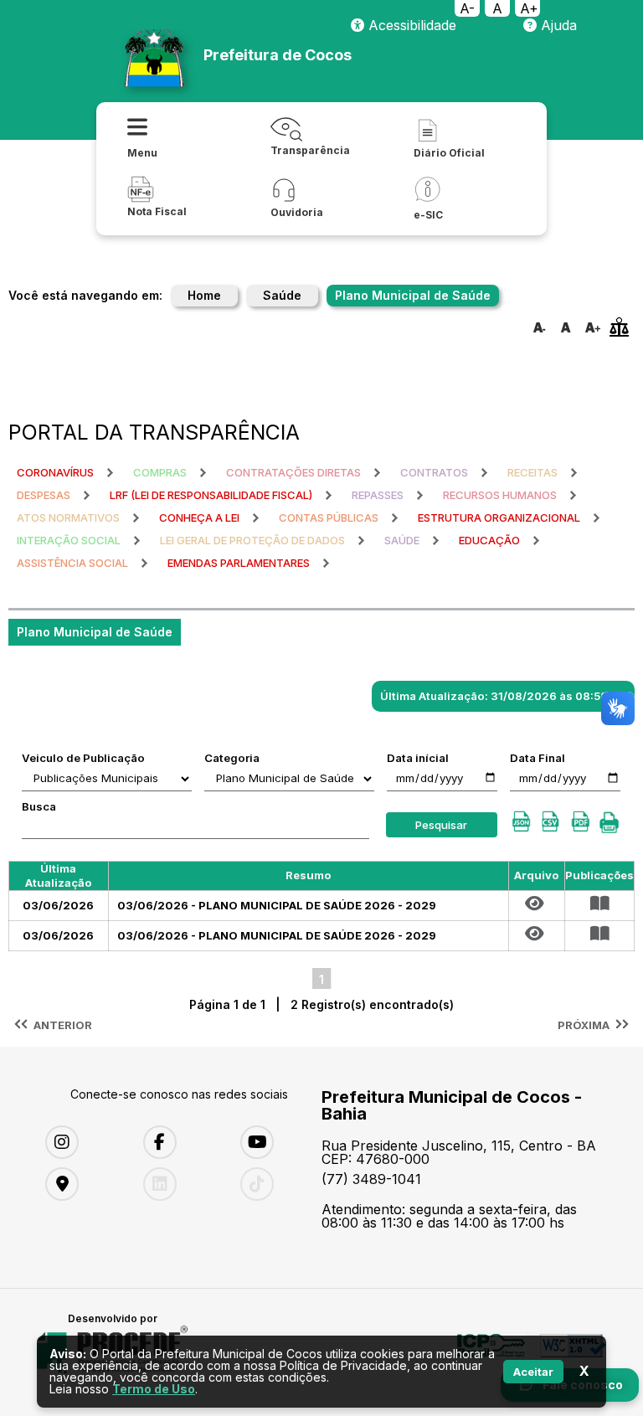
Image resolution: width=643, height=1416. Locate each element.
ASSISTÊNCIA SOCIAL (72, 562)
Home (204, 295)
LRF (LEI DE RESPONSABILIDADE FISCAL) (211, 495)
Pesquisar (441, 825)
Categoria (232, 758)
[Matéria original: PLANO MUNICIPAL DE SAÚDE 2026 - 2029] (536, 903)
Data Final (537, 758)
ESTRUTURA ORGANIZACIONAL (499, 517)
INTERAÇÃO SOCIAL (69, 540)
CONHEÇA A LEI (199, 517)
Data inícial (418, 758)
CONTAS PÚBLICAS (328, 517)
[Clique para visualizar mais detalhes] (599, 903)
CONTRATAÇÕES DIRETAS (293, 472)
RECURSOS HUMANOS (500, 495)
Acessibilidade (410, 25)
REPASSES (378, 495)
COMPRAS (160, 472)
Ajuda (557, 25)
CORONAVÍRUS (55, 472)
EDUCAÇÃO (489, 540)
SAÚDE (401, 540)
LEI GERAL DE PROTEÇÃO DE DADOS (252, 540)
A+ (529, 8)
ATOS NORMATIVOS (68, 517)
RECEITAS (532, 472)
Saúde (282, 295)
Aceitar (533, 1371)
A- (467, 8)
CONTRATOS (434, 472)
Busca (39, 806)
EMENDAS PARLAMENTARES (238, 562)
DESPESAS (43, 495)
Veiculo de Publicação (83, 758)
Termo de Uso (153, 1389)
